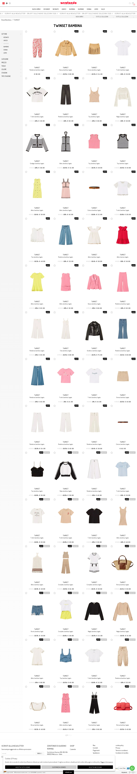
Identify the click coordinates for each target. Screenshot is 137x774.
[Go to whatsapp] (132, 768)
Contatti (95, 748)
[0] (133, 3)
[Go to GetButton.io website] (132, 772)
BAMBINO (81, 9)
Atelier (4, 772)
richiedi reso (68, 772)
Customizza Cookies (59, 767)
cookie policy (120, 745)
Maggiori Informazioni (106, 762)
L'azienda (73, 749)
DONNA (89, 9)
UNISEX (64, 9)
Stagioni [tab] (4, 73)
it (3, 3)
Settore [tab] (4, 34)
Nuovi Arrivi (36, 9)
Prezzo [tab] (4, 63)
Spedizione (96, 753)
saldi (103, 9)
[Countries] (7, 3)
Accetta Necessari (95, 767)
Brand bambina (6, 20)
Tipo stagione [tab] (6, 76)
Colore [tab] (4, 69)
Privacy (118, 748)
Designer (47, 9)
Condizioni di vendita (122, 753)
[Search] (130, 3)
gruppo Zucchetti (10, 772)
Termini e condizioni (122, 750)
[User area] (10, 3)
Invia (39, 753)
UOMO (96, 9)
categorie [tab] (5, 59)
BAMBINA (72, 9)
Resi (94, 745)
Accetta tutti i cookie (23, 767)
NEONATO (56, 9)
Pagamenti (96, 750)
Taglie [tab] (4, 66)
